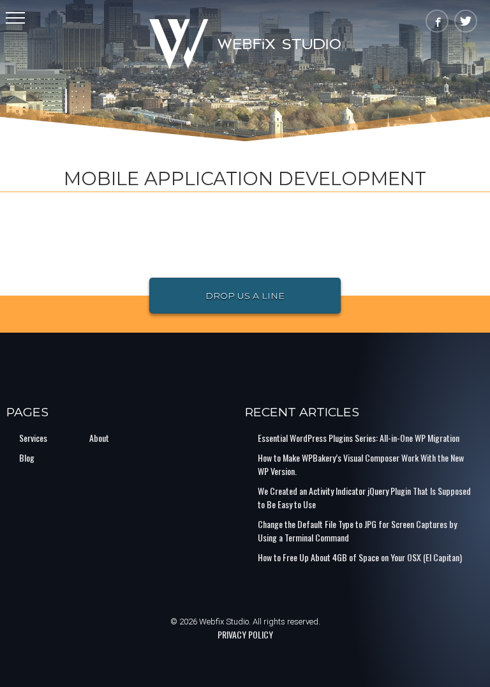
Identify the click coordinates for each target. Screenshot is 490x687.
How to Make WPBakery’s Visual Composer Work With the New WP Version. (361, 464)
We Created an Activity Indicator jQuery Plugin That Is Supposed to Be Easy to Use (364, 497)
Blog (26, 457)
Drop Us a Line (245, 295)
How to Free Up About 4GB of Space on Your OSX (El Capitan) (360, 557)
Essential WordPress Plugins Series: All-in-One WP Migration (358, 437)
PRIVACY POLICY (245, 634)
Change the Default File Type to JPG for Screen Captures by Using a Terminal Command (357, 530)
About (99, 437)
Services (33, 437)
